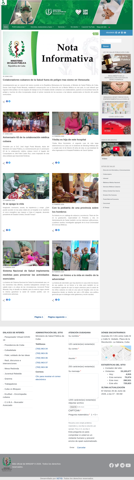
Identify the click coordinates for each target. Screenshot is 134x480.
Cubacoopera (107, 174)
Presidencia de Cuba (14, 345)
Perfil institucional (18, 27)
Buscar (106, 46)
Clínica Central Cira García (111, 191)
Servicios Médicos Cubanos (111, 186)
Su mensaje (74, 371)
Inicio (6, 27)
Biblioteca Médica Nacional (111, 182)
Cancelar (81, 447)
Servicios (61, 27)
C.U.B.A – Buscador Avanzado (13, 403)
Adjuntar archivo (76, 403)
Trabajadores (11, 384)
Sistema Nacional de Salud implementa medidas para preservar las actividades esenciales (26, 275)
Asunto (71, 358)
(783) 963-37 (42, 362)
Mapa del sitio (102, 27)
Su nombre (73, 336)
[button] (3, 2)
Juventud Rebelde (13, 373)
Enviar (72, 447)
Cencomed (106, 203)
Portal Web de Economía (111, 199)
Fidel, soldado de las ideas (17, 355)
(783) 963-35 (42, 353)
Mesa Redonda (12, 368)
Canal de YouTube (88, 27)
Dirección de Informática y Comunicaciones (116, 170)
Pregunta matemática (78, 414)
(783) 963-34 (42, 349)
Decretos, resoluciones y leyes (41, 27)
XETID (59, 478)
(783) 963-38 (42, 367)
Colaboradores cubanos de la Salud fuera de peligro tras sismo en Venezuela (46, 80)
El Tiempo (106, 207)
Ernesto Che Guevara (110, 195)
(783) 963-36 (42, 358)
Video (104, 159)
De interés (74, 27)
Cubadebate (10, 350)
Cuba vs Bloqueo (13, 389)
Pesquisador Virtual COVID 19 (16, 338)
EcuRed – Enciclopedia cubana (14, 395)
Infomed (105, 178)
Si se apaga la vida (13, 204)
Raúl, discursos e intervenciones (12, 362)
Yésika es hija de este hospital (69, 139)
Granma (8, 379)
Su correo (73, 349)
